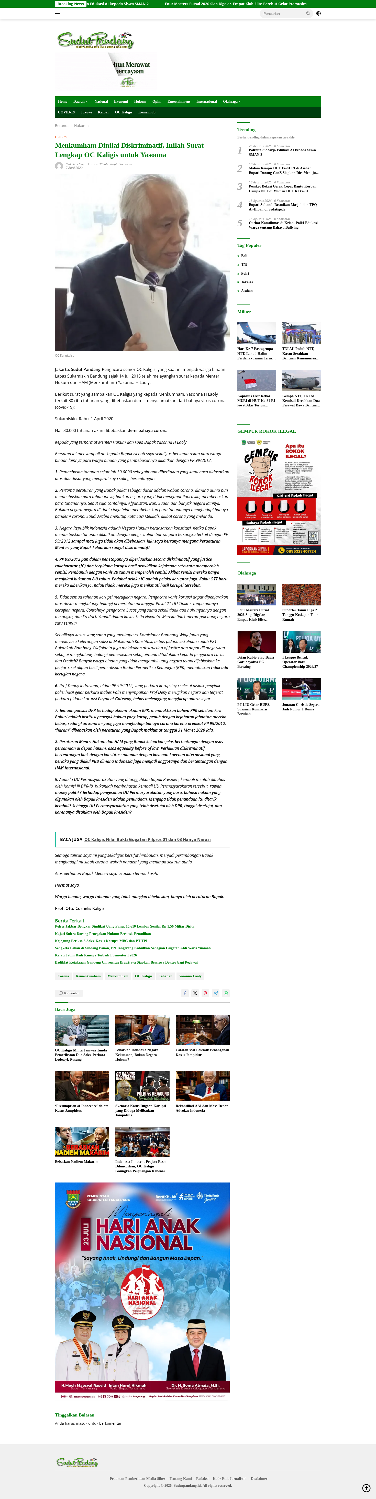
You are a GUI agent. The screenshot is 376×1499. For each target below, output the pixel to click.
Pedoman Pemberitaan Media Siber (137, 1479)
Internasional (206, 101)
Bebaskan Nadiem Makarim (76, 1162)
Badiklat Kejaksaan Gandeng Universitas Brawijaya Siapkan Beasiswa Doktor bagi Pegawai (126, 962)
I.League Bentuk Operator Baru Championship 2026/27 (300, 662)
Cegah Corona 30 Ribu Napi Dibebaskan (106, 164)
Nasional (101, 101)
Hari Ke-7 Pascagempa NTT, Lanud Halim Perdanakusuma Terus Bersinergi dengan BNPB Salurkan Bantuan (256, 354)
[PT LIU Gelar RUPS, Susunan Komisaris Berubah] (256, 689)
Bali (244, 256)
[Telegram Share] (215, 993)
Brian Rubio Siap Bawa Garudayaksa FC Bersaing (255, 662)
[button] (308, 13)
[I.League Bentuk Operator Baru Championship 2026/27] (301, 642)
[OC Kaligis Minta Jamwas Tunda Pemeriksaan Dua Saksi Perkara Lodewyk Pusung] (82, 1030)
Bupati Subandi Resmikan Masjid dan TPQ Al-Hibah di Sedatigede (283, 207)
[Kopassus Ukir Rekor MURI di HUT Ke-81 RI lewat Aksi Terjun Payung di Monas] (256, 380)
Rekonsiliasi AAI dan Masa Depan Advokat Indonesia (202, 1108)
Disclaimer (259, 1479)
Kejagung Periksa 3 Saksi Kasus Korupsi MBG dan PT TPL (101, 941)
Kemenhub (147, 112)
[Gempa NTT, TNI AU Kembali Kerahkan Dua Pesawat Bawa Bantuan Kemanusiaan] (301, 380)
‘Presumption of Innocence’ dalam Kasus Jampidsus (81, 1108)
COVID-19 (66, 112)
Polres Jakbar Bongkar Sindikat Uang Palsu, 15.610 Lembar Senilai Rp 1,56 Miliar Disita (124, 926)
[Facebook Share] (185, 993)
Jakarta (247, 282)
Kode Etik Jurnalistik (230, 1479)
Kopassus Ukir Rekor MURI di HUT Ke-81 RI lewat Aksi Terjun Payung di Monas (256, 401)
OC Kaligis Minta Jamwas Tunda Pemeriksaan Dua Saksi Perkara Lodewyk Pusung (81, 1054)
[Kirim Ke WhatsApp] (226, 993)
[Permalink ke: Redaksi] (59, 165)
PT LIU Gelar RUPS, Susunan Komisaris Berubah (253, 709)
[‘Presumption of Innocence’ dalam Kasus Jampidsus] (82, 1086)
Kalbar (103, 112)
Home (62, 101)
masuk (81, 1423)
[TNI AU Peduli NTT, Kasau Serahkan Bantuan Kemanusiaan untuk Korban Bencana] (301, 333)
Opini (156, 101)
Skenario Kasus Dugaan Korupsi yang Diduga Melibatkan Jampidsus (140, 1110)
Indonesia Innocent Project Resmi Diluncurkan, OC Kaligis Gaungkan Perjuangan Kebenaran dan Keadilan (142, 1167)
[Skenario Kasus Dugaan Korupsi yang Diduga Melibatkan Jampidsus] (142, 1086)
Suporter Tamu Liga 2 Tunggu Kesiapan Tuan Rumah (300, 614)
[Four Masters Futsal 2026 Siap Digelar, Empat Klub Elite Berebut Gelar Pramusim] (256, 594)
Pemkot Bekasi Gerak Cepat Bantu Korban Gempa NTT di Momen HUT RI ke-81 (282, 188)
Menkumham (117, 976)
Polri (245, 273)
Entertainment (179, 101)
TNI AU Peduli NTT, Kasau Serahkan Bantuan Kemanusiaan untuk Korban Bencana (300, 354)
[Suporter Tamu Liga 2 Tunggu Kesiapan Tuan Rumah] (301, 594)
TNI (244, 264)
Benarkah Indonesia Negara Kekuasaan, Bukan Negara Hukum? (136, 1054)
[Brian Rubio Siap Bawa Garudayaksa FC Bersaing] (256, 642)
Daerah (79, 101)
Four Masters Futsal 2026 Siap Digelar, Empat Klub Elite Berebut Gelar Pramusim (171, 4)
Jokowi (86, 112)
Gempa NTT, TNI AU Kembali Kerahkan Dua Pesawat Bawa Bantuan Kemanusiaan (301, 401)
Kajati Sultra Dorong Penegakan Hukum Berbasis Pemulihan (103, 934)
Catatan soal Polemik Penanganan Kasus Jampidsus (202, 1052)
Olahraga (230, 101)
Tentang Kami (181, 1479)
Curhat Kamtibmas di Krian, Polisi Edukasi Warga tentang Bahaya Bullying (283, 225)
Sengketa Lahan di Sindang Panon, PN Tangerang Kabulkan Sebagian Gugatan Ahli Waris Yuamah (133, 948)
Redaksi (71, 164)
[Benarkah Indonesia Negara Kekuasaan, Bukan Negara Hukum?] (142, 1030)
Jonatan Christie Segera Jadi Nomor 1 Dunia (300, 707)
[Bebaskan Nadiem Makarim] (82, 1142)
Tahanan (165, 976)
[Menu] (58, 13)
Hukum (140, 101)
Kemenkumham (88, 976)
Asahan (247, 291)
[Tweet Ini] (195, 993)
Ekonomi (121, 101)
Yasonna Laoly (190, 976)
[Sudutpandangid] (97, 40)
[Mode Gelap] (318, 13)
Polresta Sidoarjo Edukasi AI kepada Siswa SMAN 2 (282, 152)
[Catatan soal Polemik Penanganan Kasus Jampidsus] (203, 1030)
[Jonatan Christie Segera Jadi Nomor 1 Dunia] (301, 689)
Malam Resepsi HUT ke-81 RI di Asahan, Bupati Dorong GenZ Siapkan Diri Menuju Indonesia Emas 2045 (282, 170)
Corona (63, 976)
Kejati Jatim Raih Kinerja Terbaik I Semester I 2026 (96, 955)
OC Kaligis (123, 112)
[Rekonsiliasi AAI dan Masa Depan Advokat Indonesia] (203, 1086)
